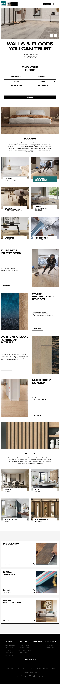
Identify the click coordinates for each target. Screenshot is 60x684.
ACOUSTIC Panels (24, 645)
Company (45, 668)
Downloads (50, 645)
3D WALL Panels (24, 648)
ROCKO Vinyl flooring (9, 645)
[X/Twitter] (25, 676)
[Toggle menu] (57, 4)
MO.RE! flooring (9, 650)
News (30, 668)
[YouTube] (38, 676)
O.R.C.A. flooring (9, 648)
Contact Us (38, 668)
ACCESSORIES (9, 655)
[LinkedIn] (30, 676)
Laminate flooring (9, 653)
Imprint (53, 668)
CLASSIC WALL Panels (24, 650)
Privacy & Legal (9, 668)
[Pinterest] (34, 676)
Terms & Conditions (21, 668)
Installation (37, 641)
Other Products (30, 659)
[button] (51, 35)
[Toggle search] (53, 4)
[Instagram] (21, 676)
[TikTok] (43, 676)
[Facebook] (17, 676)
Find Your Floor (50, 648)
